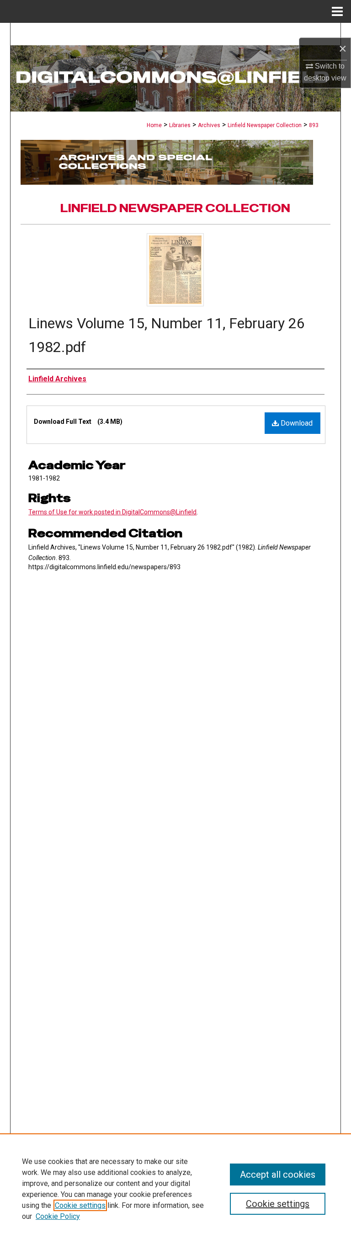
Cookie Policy (58, 1216)
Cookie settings (80, 1205)
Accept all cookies (277, 1174)
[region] (175, 1188)
